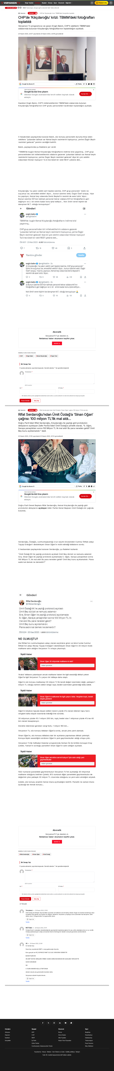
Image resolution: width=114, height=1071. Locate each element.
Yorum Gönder (25, 400)
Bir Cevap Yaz (26, 364)
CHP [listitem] (21, 356)
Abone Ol (57, 343)
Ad (21, 388)
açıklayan (42, 508)
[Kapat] (93, 90)
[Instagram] (54, 1023)
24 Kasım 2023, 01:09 (41, 910)
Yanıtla (27, 922)
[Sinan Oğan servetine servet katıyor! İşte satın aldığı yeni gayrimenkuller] (57, 761)
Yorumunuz (28, 372)
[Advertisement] (57, 121)
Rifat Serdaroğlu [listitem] (24, 854)
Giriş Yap (36, 400)
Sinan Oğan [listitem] (36, 854)
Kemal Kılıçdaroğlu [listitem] (41, 356)
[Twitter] (48, 1023)
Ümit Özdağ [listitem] (46, 854)
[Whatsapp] (71, 1023)
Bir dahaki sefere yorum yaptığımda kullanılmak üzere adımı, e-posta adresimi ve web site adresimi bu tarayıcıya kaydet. (53, 395)
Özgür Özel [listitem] (53, 356)
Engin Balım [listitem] (29, 356)
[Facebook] (43, 1023)
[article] (57, 244)
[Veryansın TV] (10, 3)
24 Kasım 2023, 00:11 (41, 928)
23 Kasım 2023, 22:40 (36, 943)
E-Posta (61, 388)
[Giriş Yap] (111, 3)
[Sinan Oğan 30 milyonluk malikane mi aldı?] (57, 663)
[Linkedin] (60, 1023)
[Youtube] (65, 1023)
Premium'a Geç (103, 3)
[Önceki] (18, 8)
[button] (36, 13)
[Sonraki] (21, 8)
